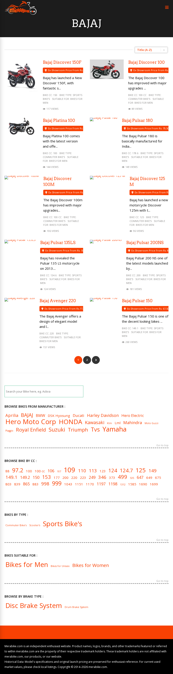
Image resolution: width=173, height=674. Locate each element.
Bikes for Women (90, 565)
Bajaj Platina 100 (59, 120)
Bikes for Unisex (60, 566)
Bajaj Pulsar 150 (137, 300)
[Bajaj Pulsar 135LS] (20, 240)
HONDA (70, 421)
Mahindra (132, 422)
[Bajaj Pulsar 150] (103, 298)
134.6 (53, 275)
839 (17, 484)
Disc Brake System (33, 605)
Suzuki (57, 429)
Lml (118, 423)
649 (149, 477)
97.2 (17, 470)
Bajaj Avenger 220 (57, 300)
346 (102, 477)
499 (122, 477)
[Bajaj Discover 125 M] (107, 176)
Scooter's (34, 525)
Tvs (95, 429)
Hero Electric (132, 416)
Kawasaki (94, 422)
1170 (90, 484)
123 (103, 471)
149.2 (25, 477)
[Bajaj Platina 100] (21, 133)
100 (55, 153)
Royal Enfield (31, 429)
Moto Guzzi (151, 423)
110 (82, 470)
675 (158, 477)
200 (139, 275)
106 (51, 471)
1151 (79, 484)
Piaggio (9, 431)
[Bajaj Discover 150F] (21, 92)
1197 (101, 484)
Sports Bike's (62, 524)
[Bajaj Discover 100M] (22, 176)
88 (7, 471)
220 (52, 333)
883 (35, 484)
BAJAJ (27, 414)
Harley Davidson (103, 415)
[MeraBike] (20, 14)
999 (56, 483)
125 (142, 217)
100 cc (142, 95)
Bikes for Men (143, 102)
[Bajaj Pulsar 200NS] (106, 240)
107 (59, 471)
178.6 (135, 153)
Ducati (78, 416)
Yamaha (114, 429)
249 (92, 477)
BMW (40, 416)
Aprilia (11, 415)
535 (132, 478)
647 (140, 477)
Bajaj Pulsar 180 (137, 120)
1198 (112, 484)
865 (26, 484)
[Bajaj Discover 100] (107, 78)
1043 (68, 484)
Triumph (78, 429)
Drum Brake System (76, 607)
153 (46, 476)
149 (152, 470)
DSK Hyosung (59, 415)
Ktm (109, 423)
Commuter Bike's (139, 99)
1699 (154, 484)
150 (55, 95)
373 (112, 477)
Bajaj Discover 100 (146, 62)
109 (69, 470)
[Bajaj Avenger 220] (20, 298)
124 (112, 470)
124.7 (126, 470)
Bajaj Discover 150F (62, 62)
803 (8, 484)
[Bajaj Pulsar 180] (103, 117)
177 (57, 477)
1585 (132, 484)
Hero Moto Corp (30, 421)
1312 (122, 484)
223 (83, 477)
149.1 (135, 328)
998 (45, 483)
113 (93, 470)
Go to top (162, 445)
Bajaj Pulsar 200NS (145, 242)
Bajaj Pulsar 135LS (57, 242)
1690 (143, 484)
